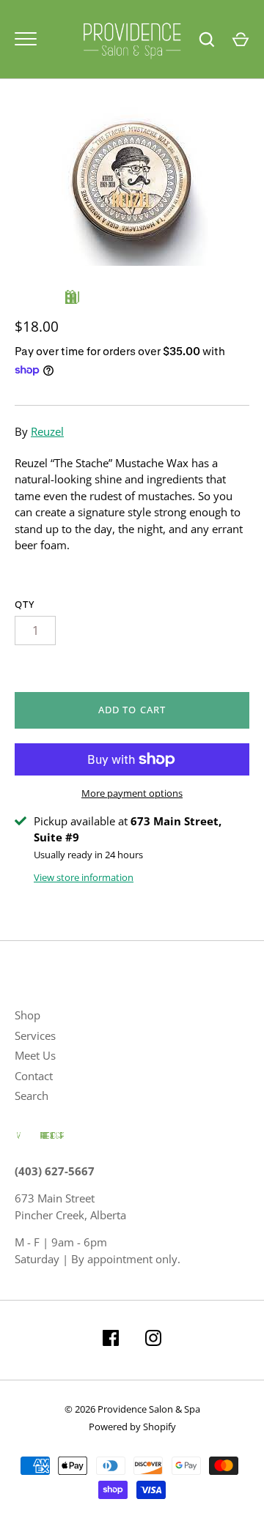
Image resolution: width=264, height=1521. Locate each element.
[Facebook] (111, 1340)
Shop (27, 1015)
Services (35, 1035)
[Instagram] (153, 1340)
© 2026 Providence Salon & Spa (132, 1409)
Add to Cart (132, 709)
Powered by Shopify (132, 1426)
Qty (24, 604)
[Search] (207, 39)
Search (31, 1095)
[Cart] (240, 39)
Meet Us (35, 1055)
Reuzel (47, 431)
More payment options (132, 793)
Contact (34, 1075)
